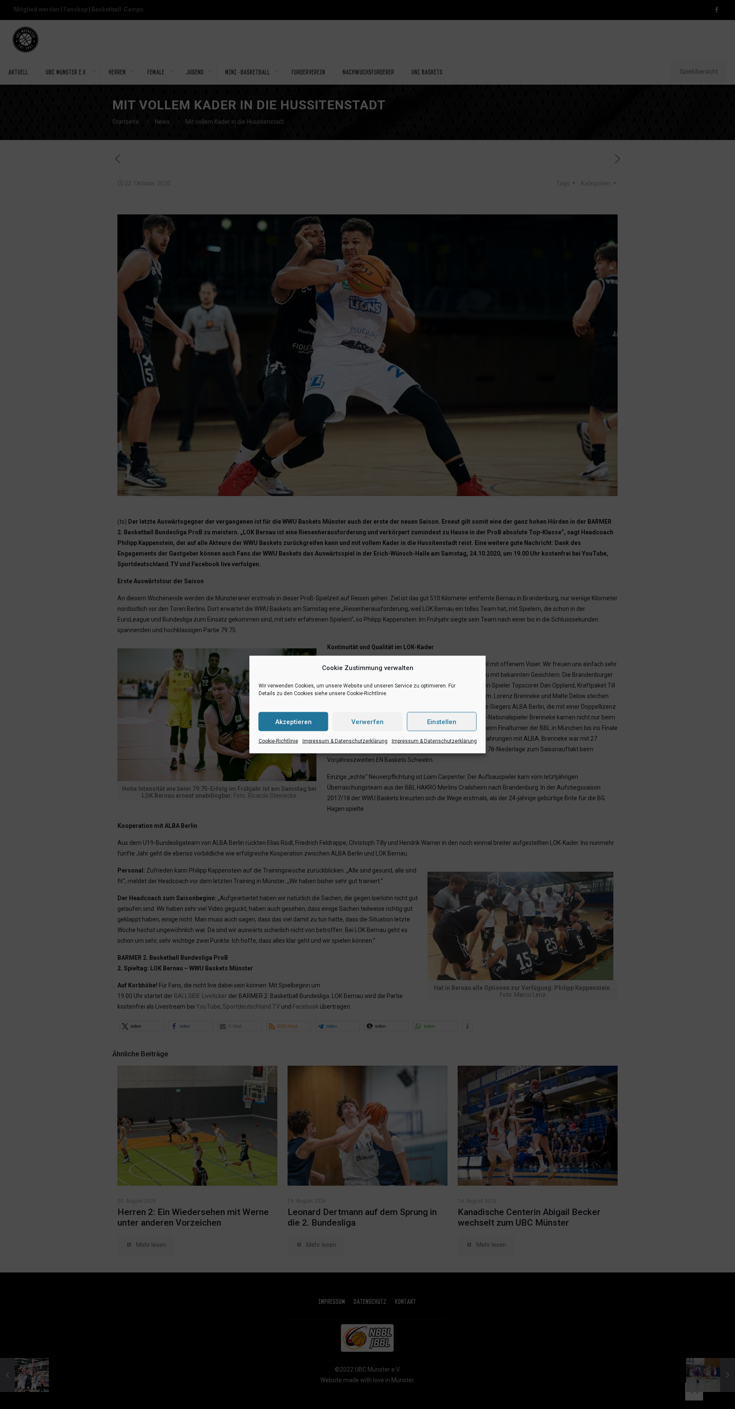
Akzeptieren (293, 721)
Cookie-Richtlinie (278, 741)
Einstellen (441, 721)
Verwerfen (367, 721)
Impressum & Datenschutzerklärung (344, 741)
